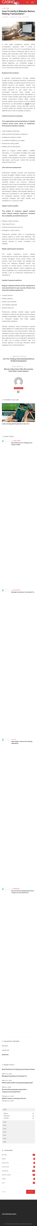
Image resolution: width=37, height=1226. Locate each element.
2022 (4, 1132)
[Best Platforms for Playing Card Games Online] (6, 513)
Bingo (18, 1159)
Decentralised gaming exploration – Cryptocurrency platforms (15, 1091)
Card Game (17, 440)
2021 (4, 1135)
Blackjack (16, 590)
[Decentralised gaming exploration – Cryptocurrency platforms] (6, 961)
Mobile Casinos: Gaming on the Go (14, 1098)
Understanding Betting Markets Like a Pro (15, 424)
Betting (6, 8)
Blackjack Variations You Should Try (22, 592)
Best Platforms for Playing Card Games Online (18, 1069)
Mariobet (5, 1046)
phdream (5, 1054)
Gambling (16, 888)
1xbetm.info (5, 1050)
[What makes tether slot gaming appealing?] (6, 812)
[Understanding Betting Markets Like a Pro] (18, 412)
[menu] (32, 2)
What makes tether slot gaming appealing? (17, 1082)
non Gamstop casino (9, 1214)
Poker (18, 1179)
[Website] (18, 392)
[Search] (27, 2)
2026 (4, 1109)
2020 (4, 1138)
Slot (14, 739)
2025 (4, 1122)
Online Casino (18, 1175)
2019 (4, 1142)
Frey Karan (18, 388)
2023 (4, 1128)
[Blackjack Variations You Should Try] (6, 662)
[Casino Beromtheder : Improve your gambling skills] (10, 2)
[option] (18, 414)
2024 (4, 1125)
